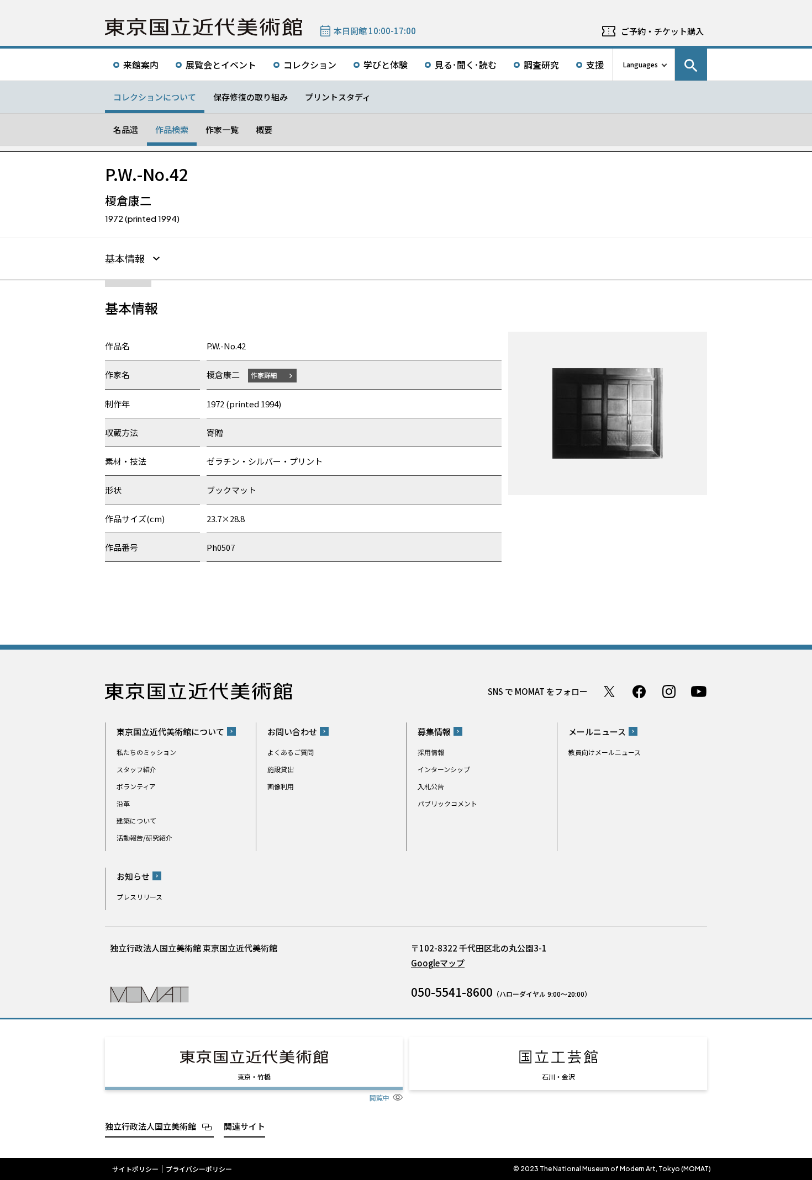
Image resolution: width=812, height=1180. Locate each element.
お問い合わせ (292, 731)
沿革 (123, 803)
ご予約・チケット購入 (662, 31)
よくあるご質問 (290, 752)
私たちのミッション (146, 752)
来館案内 (141, 64)
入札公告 (431, 786)
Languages (640, 64)
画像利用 (280, 786)
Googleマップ (438, 963)
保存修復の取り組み (250, 97)
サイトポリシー (135, 1169)
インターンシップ (444, 769)
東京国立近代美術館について (170, 731)
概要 (264, 129)
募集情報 (434, 731)
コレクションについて (154, 97)
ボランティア (136, 786)
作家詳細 (264, 375)
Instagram (669, 691)
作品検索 (171, 129)
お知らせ (133, 876)
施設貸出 (280, 769)
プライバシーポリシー (199, 1169)
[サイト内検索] (691, 65)
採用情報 (431, 752)
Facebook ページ (639, 691)
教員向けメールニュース (604, 752)
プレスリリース (139, 896)
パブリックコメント (447, 803)
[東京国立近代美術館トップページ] (203, 27)
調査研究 (541, 64)
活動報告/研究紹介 (144, 837)
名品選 (125, 129)
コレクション (309, 64)
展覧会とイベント (221, 64)
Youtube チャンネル (698, 691)
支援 (595, 64)
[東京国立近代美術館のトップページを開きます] (149, 994)
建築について (136, 820)
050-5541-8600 (452, 992)
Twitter (609, 691)
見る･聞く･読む (466, 64)
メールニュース (597, 731)
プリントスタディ (338, 97)
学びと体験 (385, 64)
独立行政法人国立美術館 (150, 1126)
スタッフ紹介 (136, 769)
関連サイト (244, 1126)
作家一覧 (222, 129)
